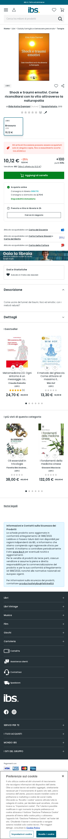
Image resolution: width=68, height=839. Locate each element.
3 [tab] (32, 403)
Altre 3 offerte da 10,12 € (29, 166)
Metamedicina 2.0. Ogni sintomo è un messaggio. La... (17, 376)
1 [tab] (34, 78)
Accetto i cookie (46, 834)
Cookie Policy (33, 827)
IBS (15, 166)
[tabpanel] (34, 57)
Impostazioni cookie (22, 834)
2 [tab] (29, 403)
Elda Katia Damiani (19, 106)
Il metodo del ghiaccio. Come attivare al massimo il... (51, 376)
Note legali (11, 506)
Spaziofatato (49, 106)
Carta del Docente (38, 229)
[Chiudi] (62, 776)
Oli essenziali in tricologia (17, 462)
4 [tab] (35, 403)
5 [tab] (38, 403)
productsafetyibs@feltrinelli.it (36, 583)
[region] (34, 805)
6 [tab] (42, 403)
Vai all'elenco (19, 150)
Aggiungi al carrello (36, 175)
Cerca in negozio (34, 215)
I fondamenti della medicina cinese (51, 462)
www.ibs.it (18, 551)
